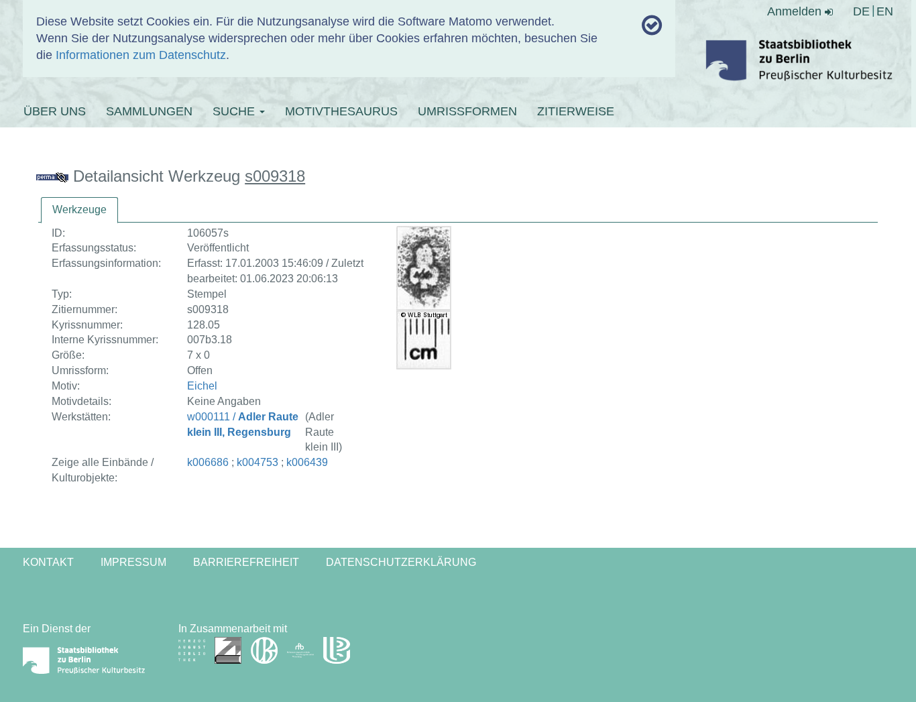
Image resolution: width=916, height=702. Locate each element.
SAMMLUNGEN (149, 111)
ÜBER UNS (54, 111)
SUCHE (235, 111)
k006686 (208, 462)
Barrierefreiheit (246, 562)
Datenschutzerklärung (401, 562)
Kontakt (48, 562)
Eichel (202, 386)
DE (861, 11)
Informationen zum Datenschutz (141, 55)
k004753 (257, 462)
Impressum (133, 562)
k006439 (307, 462)
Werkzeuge (79, 209)
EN (884, 11)
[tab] (79, 210)
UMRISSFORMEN (467, 111)
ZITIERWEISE (575, 111)
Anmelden (796, 11)
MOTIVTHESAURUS (341, 111)
